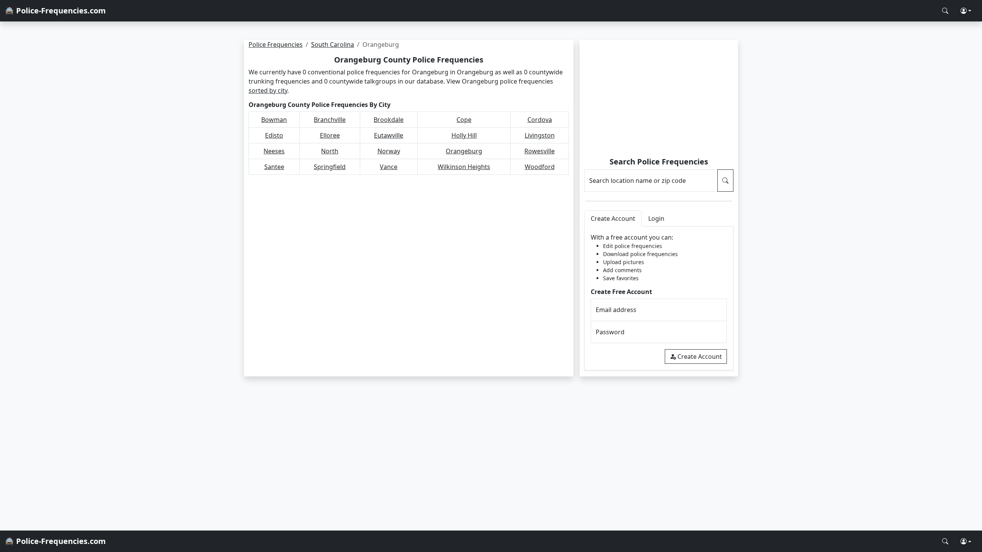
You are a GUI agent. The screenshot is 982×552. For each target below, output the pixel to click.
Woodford (540, 167)
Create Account (699, 356)
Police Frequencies (276, 44)
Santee (274, 167)
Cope (463, 119)
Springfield (330, 167)
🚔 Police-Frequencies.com (55, 10)
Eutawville (388, 135)
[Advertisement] (658, 99)
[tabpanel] (658, 298)
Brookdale (389, 119)
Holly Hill (464, 135)
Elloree (330, 135)
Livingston (540, 135)
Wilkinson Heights (464, 167)
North (329, 151)
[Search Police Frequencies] (945, 10)
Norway (388, 151)
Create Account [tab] (613, 218)
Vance (388, 167)
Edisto (274, 135)
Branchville (330, 119)
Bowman (274, 119)
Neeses (274, 151)
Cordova (539, 119)
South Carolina (332, 44)
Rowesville (539, 151)
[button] (965, 10)
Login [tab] (656, 218)
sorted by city (268, 90)
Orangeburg (464, 151)
